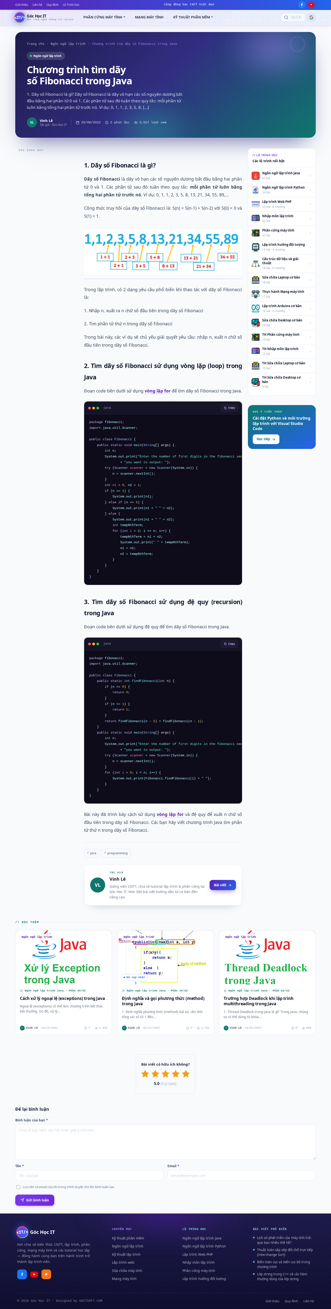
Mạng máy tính (124, 1278)
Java (91, 853)
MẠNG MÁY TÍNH (149, 17)
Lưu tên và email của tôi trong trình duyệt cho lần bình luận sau (68, 1187)
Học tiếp (263, 439)
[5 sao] (185, 1074)
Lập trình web (123, 1262)
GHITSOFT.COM (90, 1301)
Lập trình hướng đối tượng (204, 1278)
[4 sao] (175, 1074)
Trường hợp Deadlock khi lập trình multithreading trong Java (258, 1001)
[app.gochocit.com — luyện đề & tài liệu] (46, 1274)
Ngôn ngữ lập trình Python (204, 1246)
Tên (19, 1166)
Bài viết (220, 885)
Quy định (52, 5)
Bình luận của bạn (31, 1120)
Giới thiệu (21, 5)
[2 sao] (155, 1074)
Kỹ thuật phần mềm (128, 1238)
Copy (231, 408)
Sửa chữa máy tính (127, 1270)
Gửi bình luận (37, 1200)
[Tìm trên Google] (311, 17)
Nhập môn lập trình (198, 1262)
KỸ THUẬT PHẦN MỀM (191, 17)
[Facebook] (302, 4)
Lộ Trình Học (71, 5)
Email (173, 1166)
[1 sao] (145, 1074)
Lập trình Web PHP (197, 1254)
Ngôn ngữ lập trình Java (201, 1238)
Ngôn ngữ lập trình (68, 44)
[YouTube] (311, 4)
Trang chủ (35, 44)
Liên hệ (37, 5)
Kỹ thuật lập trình (126, 1254)
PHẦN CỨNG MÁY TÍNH (102, 17)
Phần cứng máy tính (198, 1270)
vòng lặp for (158, 391)
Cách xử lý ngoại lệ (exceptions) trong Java (62, 998)
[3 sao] (165, 1074)
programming (116, 853)
